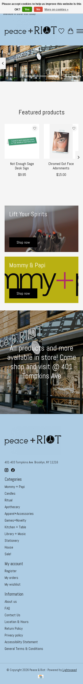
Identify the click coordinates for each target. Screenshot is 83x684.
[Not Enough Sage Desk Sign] (22, 141)
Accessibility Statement (21, 641)
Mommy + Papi (15, 486)
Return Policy (14, 628)
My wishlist (13, 584)
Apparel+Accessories (19, 513)
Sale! (8, 554)
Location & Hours (17, 621)
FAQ (7, 608)
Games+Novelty (15, 520)
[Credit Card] (41, 677)
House (9, 547)
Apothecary (12, 506)
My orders (11, 577)
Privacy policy (14, 635)
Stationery (12, 540)
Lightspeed (69, 670)
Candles (10, 493)
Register (11, 570)
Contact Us (12, 615)
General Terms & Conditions (24, 648)
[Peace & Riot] (31, 31)
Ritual (8, 500)
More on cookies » (56, 9)
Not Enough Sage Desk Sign (22, 166)
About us (11, 601)
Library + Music (15, 533)
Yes (27, 9)
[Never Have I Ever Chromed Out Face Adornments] (61, 141)
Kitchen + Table (15, 527)
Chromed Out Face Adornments (61, 166)
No (38, 9)
